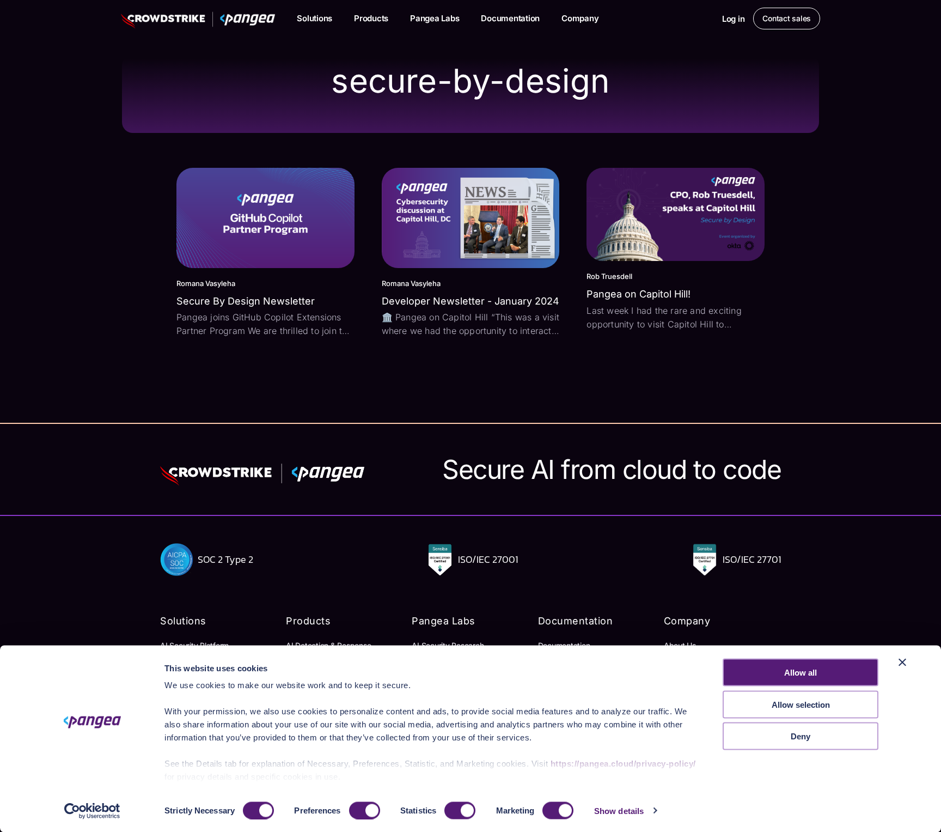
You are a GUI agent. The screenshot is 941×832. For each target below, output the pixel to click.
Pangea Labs (434, 18)
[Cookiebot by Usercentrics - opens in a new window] (92, 811)
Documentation (510, 18)
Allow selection (801, 704)
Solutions (314, 18)
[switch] (364, 810)
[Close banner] (902, 662)
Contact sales (786, 18)
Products (371, 18)
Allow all (800, 672)
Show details (619, 810)
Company (579, 18)
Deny (800, 736)
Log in (733, 19)
